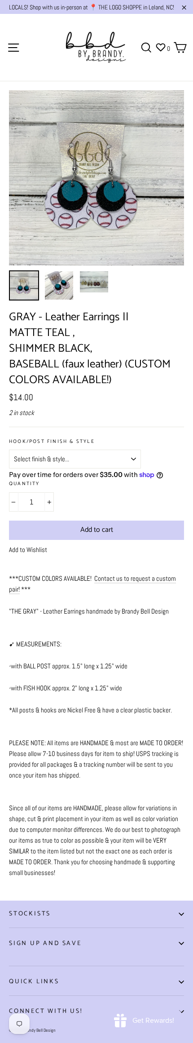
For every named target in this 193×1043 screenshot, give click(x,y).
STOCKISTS (30, 914)
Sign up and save (45, 943)
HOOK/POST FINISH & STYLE (52, 441)
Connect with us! (46, 1011)
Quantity (24, 484)
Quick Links (34, 982)
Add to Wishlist (28, 549)
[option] (96, 177)
